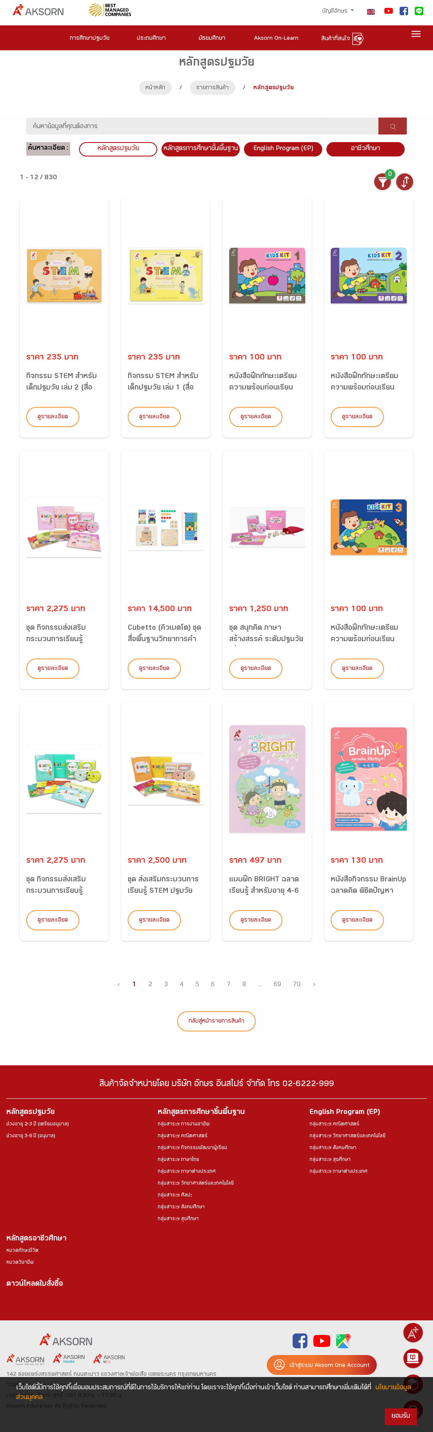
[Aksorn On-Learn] (413, 1358)
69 (277, 985)
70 (297, 985)
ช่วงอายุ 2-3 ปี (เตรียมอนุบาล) (37, 1124)
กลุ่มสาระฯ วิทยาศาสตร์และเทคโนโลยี (196, 1184)
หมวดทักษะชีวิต (22, 1251)
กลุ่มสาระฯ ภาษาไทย (178, 1160)
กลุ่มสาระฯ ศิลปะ (175, 1195)
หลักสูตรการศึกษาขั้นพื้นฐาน (201, 149)
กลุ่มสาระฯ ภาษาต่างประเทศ (187, 1172)
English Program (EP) (283, 149)
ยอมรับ (401, 1416)
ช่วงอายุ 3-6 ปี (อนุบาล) (30, 1136)
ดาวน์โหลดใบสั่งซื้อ (34, 1284)
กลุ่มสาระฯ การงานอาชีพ (184, 1124)
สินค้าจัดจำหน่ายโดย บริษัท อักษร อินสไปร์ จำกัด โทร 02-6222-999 (216, 1085)
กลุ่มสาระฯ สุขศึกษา (178, 1219)
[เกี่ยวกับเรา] (413, 1332)
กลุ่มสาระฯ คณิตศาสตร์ (183, 1136)
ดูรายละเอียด (53, 417)
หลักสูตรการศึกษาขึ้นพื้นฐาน (201, 1113)
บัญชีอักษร (335, 11)
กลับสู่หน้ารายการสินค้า (216, 1021)
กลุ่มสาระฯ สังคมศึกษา (181, 1207)
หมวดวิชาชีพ (20, 1263)
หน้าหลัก (155, 88)
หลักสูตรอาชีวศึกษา (36, 1239)
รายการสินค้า (212, 88)
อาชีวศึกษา (365, 149)
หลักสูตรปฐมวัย (30, 1113)
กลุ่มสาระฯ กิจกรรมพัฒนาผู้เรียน (192, 1148)
